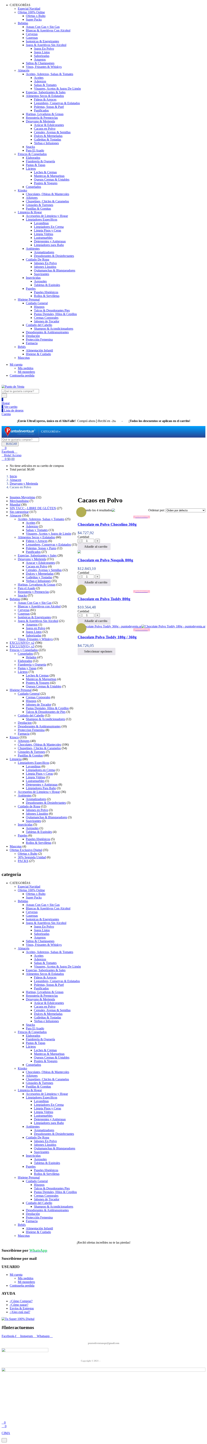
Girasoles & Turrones (39, 205)
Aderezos (40, 81)
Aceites (38, 77)
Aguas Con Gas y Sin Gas (43, 26)
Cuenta (6, 414)
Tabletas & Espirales (47, 285)
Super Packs (34, 19)
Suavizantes (41, 274)
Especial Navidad (29, 8)
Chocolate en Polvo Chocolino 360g (107, 524)
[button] (8, 459)
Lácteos (31, 168)
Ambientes (33, 248)
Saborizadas (41, 56)
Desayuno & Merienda (40, 121)
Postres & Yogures (45, 183)
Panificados (41, 110)
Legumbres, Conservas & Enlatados (57, 103)
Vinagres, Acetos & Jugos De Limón (57, 88)
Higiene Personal (29, 299)
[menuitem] (49, 432)
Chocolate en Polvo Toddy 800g (104, 599)
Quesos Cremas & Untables (51, 179)
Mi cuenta (16, 364)
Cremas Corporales (46, 317)
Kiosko (22, 190)
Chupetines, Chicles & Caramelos (47, 201)
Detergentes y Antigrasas (50, 241)
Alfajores (32, 197)
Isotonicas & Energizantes (42, 41)
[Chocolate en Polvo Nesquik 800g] (79, 552)
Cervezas (32, 34)
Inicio (13, 476)
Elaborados (33, 157)
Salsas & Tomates (45, 85)
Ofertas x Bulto (35, 16)
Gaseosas (32, 37)
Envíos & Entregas (22, 1308)
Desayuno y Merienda (24, 483)
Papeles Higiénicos (46, 292)
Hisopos (39, 306)
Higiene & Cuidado (38, 354)
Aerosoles (40, 281)
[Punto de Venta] (20, 432)
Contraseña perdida (22, 375)
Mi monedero (26, 372)
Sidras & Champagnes (40, 63)
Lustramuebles (43, 237)
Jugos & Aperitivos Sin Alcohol (46, 45)
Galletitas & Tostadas (47, 139)
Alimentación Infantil (39, 350)
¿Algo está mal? (20, 1312)
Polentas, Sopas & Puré (49, 106)
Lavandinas (41, 223)
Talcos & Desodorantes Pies (52, 310)
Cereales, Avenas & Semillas (52, 132)
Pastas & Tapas (35, 165)
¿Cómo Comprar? (21, 1301)
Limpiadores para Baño (49, 245)
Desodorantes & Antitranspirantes (47, 332)
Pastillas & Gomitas (38, 208)
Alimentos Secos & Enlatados (45, 96)
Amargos (40, 59)
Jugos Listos (42, 52)
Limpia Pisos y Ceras (47, 230)
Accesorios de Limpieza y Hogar (47, 216)
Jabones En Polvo (45, 263)
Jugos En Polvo (44, 48)
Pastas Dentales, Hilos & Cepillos (55, 314)
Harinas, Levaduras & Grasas (44, 114)
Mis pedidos (25, 368)
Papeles (31, 288)
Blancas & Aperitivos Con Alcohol (48, 30)
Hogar (6, 403)
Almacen (15, 480)
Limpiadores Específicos (41, 219)
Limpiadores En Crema (49, 226)
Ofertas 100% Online (31, 12)
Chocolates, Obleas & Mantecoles (47, 194)
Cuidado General (37, 303)
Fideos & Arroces (45, 99)
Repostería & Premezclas (42, 117)
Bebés (22, 346)
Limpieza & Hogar (30, 212)
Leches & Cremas (45, 172)
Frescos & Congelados (32, 154)
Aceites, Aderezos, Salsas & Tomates (49, 74)
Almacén (23, 70)
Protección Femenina (39, 339)
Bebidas (23, 23)
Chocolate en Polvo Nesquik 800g (105, 560)
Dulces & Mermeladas (48, 136)
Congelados (33, 186)
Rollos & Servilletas (46, 296)
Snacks (30, 146)
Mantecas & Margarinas (49, 176)
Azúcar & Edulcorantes (49, 125)
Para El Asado (35, 150)
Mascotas (24, 357)
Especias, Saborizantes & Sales (45, 92)
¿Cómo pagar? (19, 1304)
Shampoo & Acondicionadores (53, 328)
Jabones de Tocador (46, 321)
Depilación (33, 336)
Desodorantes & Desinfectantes (54, 256)
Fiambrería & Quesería (40, 161)
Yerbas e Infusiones (46, 143)
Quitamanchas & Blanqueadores (54, 270)
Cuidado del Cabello (39, 325)
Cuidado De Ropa (37, 259)
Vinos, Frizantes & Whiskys (44, 66)
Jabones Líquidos (45, 266)
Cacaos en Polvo (44, 128)
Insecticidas (33, 277)
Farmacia (32, 343)
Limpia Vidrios (43, 234)
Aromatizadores (44, 252)
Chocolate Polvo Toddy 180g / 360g (107, 637)
